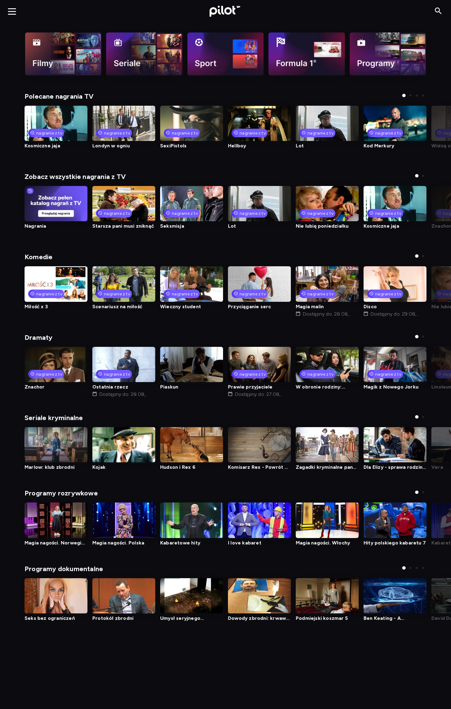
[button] (404, 95)
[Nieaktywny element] (63, 53)
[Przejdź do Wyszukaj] (438, 11)
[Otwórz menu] (12, 11)
